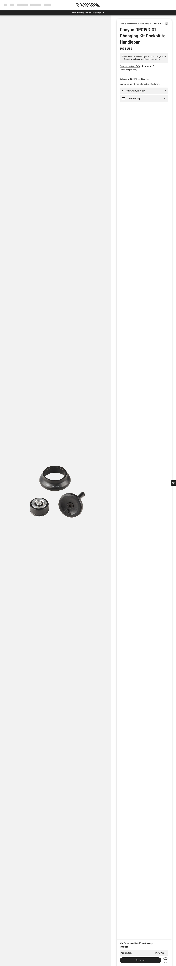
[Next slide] (166, 23)
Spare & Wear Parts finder (164, 23)
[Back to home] (88, 5)
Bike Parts (144, 23)
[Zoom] (55, 493)
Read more (155, 84)
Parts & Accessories (128, 23)
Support (47, 5)
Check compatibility (128, 69)
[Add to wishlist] (165, 960)
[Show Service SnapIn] (173, 483)
